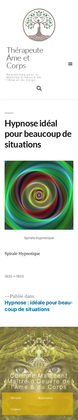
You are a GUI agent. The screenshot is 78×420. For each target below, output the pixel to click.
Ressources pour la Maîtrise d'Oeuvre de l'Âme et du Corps (23, 77)
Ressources (45, 398)
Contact (16, 409)
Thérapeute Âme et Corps (24, 57)
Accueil (16, 398)
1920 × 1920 (14, 276)
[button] (70, 63)
